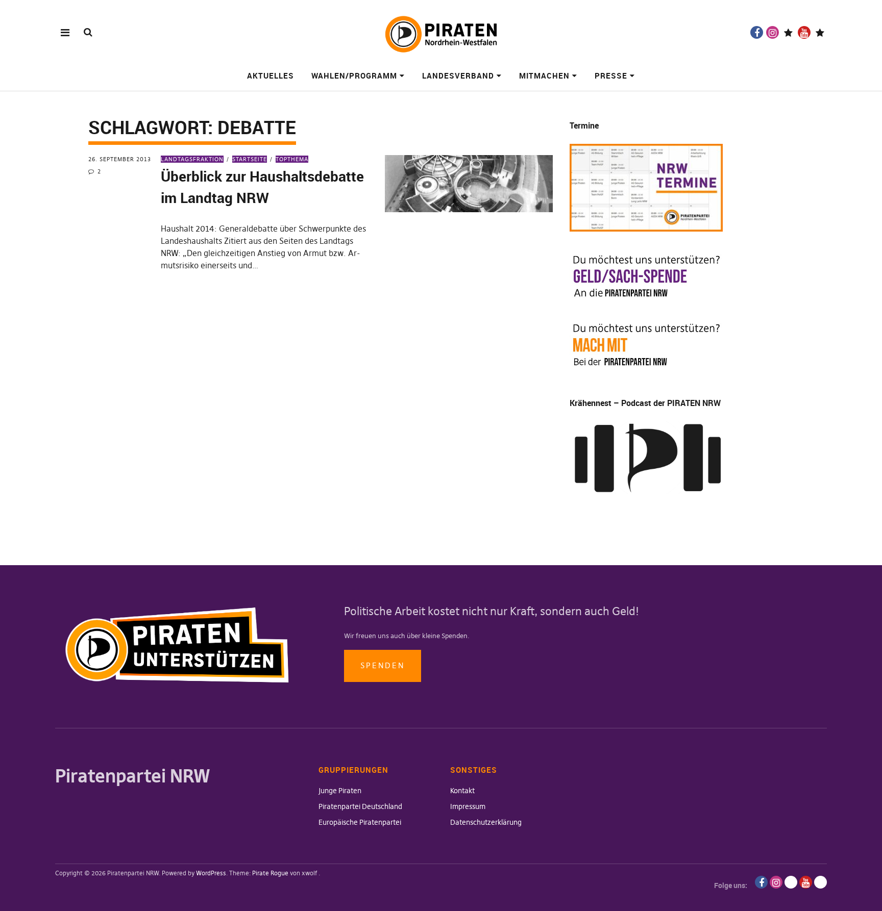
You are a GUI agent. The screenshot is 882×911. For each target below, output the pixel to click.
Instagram (772, 32)
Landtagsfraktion (192, 159)
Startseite (249, 159)
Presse (611, 75)
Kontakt (462, 790)
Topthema (292, 159)
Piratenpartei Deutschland (360, 806)
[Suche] (88, 32)
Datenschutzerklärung (486, 822)
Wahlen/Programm (354, 75)
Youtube (804, 32)
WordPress (211, 873)
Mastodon (820, 32)
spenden (382, 665)
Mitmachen (544, 75)
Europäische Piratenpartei (359, 822)
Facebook (756, 32)
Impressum (467, 806)
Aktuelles (270, 75)
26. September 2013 (119, 159)
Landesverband (458, 75)
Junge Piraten (339, 790)
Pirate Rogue (270, 873)
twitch (788, 32)
